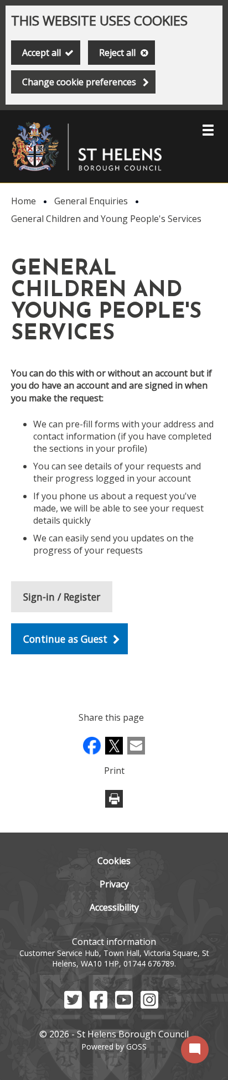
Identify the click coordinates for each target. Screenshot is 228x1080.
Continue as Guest (65, 638)
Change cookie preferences (79, 82)
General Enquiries (91, 201)
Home (23, 201)
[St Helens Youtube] (124, 1005)
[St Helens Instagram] (149, 1005)
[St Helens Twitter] (73, 1005)
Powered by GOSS (114, 1046)
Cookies (114, 861)
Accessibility (114, 907)
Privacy (114, 884)
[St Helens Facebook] (98, 1005)
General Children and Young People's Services (106, 219)
